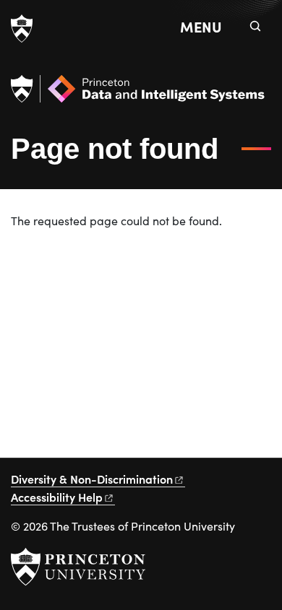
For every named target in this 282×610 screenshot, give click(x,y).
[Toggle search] (255, 25)
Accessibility (57, 497)
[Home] (138, 94)
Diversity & (92, 479)
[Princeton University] (22, 28)
